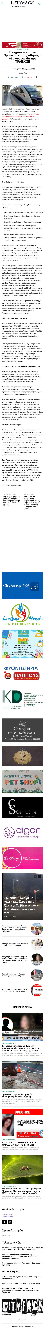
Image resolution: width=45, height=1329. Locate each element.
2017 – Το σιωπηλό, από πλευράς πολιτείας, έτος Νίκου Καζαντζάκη (22, 1278)
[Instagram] (10, 1222)
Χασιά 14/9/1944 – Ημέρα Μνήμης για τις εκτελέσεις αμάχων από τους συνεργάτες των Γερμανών (20, 1290)
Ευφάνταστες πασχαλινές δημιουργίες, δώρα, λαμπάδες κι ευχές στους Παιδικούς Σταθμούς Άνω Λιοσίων (32, 503)
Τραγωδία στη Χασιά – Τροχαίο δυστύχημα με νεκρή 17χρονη (13, 975)
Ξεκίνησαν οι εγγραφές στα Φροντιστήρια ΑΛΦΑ (21, 1283)
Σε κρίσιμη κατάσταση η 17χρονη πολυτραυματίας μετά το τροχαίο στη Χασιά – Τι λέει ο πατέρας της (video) (15, 959)
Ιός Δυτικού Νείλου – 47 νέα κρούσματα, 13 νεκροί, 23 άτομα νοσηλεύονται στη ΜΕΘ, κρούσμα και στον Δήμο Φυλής (21, 1191)
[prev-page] (35, 876)
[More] (36, 77)
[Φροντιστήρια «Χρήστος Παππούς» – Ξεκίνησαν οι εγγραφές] (37, 944)
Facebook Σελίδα (7, 1214)
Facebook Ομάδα (7, 1216)
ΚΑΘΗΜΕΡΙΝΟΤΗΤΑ (22, 49)
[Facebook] (4, 1222)
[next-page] (39, 876)
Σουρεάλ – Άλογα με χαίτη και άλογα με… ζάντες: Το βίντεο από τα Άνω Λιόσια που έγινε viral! (22, 905)
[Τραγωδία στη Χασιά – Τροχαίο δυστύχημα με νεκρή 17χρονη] (37, 975)
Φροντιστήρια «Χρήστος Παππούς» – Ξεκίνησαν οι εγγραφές (15, 944)
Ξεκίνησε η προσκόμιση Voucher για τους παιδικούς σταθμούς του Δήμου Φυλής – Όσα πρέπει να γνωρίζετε (14, 928)
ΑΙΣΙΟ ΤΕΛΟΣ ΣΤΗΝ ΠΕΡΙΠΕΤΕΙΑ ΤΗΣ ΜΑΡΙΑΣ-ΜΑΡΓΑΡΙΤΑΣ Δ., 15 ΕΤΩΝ (15, 990)
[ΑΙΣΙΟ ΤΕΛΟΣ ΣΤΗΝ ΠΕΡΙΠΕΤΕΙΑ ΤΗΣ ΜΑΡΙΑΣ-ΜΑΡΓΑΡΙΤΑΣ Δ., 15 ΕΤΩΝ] (37, 990)
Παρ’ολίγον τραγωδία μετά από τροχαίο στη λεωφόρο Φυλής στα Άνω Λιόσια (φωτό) (11, 501)
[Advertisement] (22, 20)
